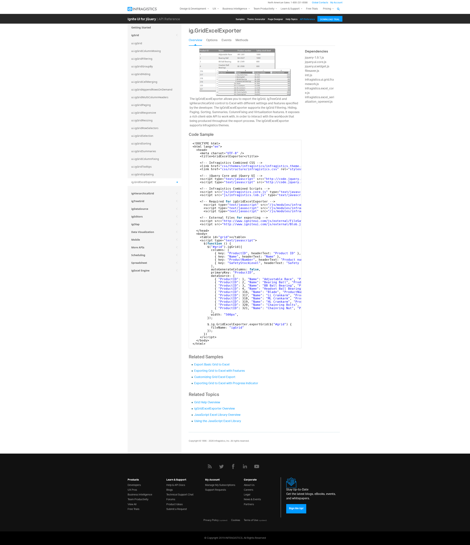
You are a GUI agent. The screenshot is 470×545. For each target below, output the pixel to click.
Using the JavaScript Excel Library (217, 421)
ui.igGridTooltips (141, 166)
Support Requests (215, 489)
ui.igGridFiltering (141, 58)
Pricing (327, 9)
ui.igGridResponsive (143, 112)
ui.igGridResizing (142, 120)
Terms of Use (251, 520)
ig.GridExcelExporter (143, 182)
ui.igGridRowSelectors (144, 128)
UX (214, 9)
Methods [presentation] (242, 40)
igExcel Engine (140, 270)
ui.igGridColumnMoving (146, 51)
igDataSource (139, 209)
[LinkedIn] (245, 466)
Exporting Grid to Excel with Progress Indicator (226, 384)
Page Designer (275, 18)
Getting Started (141, 27)
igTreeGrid (137, 201)
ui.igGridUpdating (142, 174)
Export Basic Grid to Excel (211, 365)
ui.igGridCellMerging (144, 82)
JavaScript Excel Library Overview (217, 415)
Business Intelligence (235, 9)
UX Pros (132, 489)
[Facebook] (233, 466)
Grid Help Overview (207, 403)
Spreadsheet (139, 263)
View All (132, 504)
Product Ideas (174, 504)
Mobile (135, 239)
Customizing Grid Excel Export (214, 377)
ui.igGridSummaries (143, 151)
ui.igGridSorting (141, 143)
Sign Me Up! (296, 508)
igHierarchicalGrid (142, 193)
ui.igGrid (136, 43)
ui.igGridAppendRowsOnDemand (151, 89)
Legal (247, 494)
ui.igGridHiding (140, 74)
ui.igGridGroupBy (142, 66)
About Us (249, 484)
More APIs (137, 247)
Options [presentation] (212, 40)
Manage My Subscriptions (220, 484)
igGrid (135, 35)
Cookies (235, 520)
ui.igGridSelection (142, 135)
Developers (134, 484)
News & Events (252, 499)
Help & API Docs (175, 484)
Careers (248, 489)
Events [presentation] (227, 40)
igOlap (135, 224)
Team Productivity (264, 9)
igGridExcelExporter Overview (214, 409)
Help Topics (291, 18)
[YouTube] (256, 466)
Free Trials (312, 9)
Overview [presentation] (195, 40)
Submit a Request (176, 508)
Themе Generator (256, 18)
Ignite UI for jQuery (142, 19)
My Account (336, 2)
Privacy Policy (211, 520)
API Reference (307, 18)
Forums (170, 499)
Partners (249, 504)
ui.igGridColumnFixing (145, 159)
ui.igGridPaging (141, 105)
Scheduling (138, 255)
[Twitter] (221, 466)
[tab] (197, 41)
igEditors (137, 216)
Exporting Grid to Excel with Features (219, 371)
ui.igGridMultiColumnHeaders (149, 97)
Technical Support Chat (180, 494)
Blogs (169, 489)
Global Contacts (320, 2)
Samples (240, 18)
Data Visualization (142, 232)
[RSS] (209, 466)
